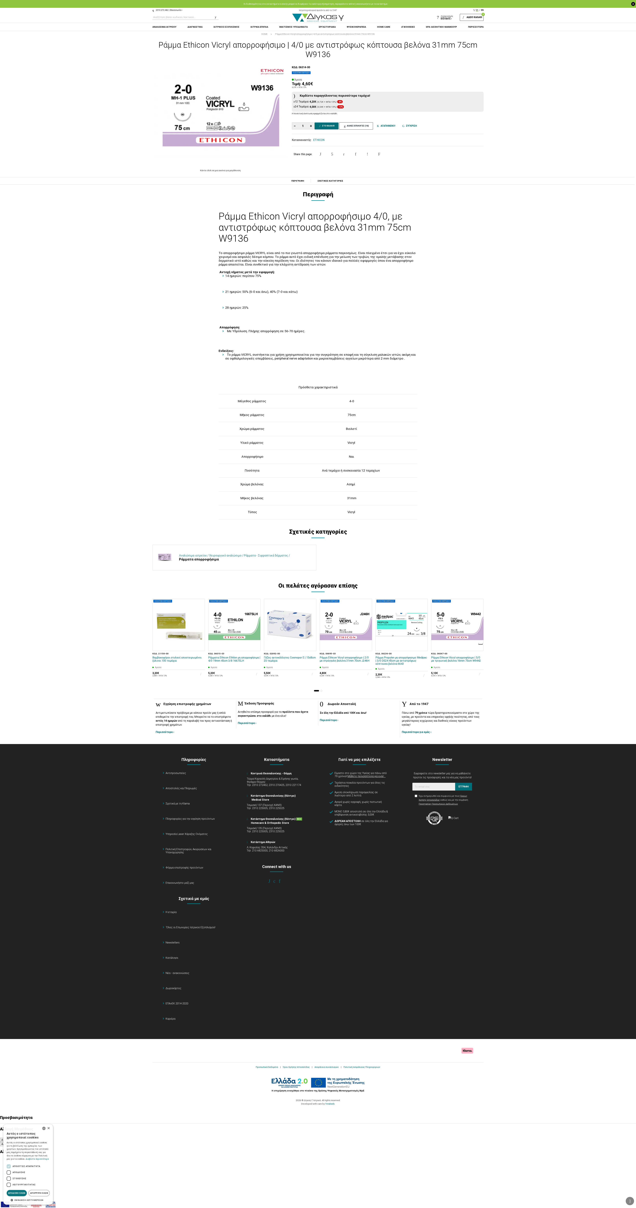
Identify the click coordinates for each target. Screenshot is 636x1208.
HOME (264, 34)
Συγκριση (411, 125)
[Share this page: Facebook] (320, 154)
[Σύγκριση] (200, 646)
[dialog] (28, 1164)
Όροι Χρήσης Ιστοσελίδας (296, 1067)
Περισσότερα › (165, 732)
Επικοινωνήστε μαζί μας (180, 882)
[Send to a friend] (379, 154)
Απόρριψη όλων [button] (39, 1193)
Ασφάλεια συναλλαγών (327, 1067)
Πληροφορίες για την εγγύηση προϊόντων (190, 818)
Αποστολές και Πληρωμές (181, 788)
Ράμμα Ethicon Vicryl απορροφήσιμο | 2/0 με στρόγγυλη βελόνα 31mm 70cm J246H (344, 659)
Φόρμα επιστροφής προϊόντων (184, 867)
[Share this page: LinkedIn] (355, 154)
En (482, 10)
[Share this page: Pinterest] (343, 154)
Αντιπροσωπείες (176, 773)
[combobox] (44, 1128)
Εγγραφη (463, 786)
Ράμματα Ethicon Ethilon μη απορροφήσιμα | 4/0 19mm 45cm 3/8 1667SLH (234, 659)
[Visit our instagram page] (276, 881)
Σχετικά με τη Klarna (178, 803)
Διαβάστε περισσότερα (37, 1159)
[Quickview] (200, 631)
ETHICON (318, 140)
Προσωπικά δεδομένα (267, 1067)
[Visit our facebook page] (271, 881)
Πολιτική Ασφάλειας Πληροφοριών (362, 1067)
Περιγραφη (297, 181)
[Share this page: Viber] (367, 154)
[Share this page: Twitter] (332, 154)
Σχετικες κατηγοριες (330, 181)
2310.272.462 (162, 10)
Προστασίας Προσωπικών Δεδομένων (438, 803)
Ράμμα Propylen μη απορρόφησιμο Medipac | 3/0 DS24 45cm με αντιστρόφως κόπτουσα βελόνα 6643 (401, 660)
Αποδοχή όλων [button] (16, 1193)
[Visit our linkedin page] (281, 881)
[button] (316, 690)
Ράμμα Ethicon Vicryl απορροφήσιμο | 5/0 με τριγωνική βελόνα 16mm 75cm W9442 (456, 659)
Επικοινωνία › (176, 10)
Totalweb (330, 1103)
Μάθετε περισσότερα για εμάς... (366, 776)
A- (2, 1139)
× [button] (48, 1128)
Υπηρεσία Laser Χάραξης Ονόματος (187, 834)
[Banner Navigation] (481, 644)
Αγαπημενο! (387, 125)
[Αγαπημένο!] (200, 639)
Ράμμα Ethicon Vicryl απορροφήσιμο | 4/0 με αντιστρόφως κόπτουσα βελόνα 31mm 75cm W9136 (325, 34)
